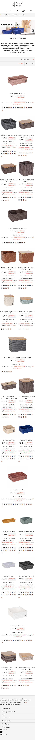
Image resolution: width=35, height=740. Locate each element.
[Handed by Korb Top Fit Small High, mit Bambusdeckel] (17, 344)
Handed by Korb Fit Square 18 (26, 576)
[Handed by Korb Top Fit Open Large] (17, 215)
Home (0, 15)
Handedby (6, 15)
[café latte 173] (2, 110)
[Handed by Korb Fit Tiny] (9, 429)
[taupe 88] (29, 108)
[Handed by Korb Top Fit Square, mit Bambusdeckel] (26, 386)
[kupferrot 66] (11, 108)
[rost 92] (27, 108)
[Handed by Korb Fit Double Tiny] (17, 80)
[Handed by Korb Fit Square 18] (26, 565)
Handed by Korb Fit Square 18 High (8, 135)
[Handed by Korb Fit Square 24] (17, 613)
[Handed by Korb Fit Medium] (17, 477)
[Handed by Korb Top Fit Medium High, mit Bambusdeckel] (26, 124)
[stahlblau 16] (18, 108)
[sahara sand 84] (9, 108)
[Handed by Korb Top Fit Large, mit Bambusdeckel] (9, 169)
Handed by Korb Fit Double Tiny (17, 93)
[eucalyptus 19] (16, 108)
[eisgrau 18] (24, 108)
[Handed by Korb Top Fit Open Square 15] (26, 169)
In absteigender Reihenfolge (33, 59)
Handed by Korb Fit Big (8, 576)
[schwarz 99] (5, 108)
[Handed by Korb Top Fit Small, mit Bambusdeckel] (26, 300)
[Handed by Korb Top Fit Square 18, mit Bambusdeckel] (26, 657)
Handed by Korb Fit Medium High (26, 531)
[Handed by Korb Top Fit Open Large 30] (9, 257)
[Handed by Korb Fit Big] (9, 565)
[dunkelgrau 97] (7, 108)
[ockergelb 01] (22, 108)
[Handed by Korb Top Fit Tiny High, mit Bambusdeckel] (9, 300)
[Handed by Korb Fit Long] (9, 521)
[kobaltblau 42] (13, 108)
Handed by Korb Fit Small (26, 440)
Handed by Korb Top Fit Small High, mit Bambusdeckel (17, 357)
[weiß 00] (2, 108)
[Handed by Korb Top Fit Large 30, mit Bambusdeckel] (26, 257)
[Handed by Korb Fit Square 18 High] (9, 124)
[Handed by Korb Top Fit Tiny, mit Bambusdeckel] (9, 657)
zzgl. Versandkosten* (9, 147)
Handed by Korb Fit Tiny (9, 440)
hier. (26, 702)
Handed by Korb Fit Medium (17, 490)
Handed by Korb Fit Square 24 (17, 626)
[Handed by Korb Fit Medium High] (26, 521)
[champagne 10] (20, 108)
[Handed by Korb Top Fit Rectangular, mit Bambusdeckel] (9, 386)
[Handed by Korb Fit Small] (26, 429)
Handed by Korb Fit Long (9, 531)
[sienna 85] (31, 108)
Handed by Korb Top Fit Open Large (17, 228)
